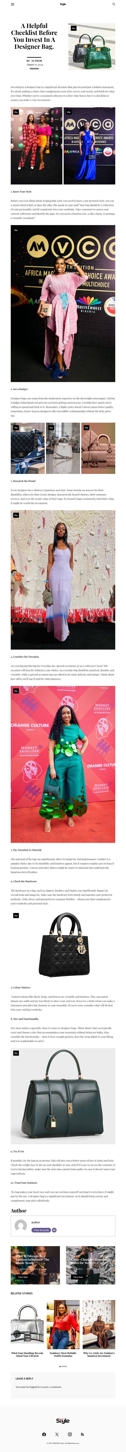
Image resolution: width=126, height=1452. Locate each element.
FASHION (34, 68)
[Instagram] (70, 1433)
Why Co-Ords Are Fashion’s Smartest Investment (99, 1354)
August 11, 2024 (35, 64)
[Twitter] (57, 1433)
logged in (35, 1386)
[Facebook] (44, 1433)
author (36, 60)
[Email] (54, 1230)
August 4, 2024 (38, 1268)
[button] (60, 1367)
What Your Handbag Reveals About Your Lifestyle (27, 1354)
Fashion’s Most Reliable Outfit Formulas (63, 1354)
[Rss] (82, 1433)
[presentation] (17, 1334)
